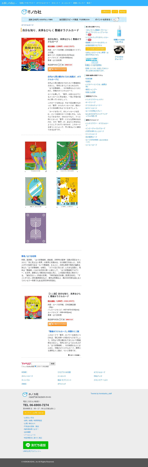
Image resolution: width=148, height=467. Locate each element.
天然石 (24, 384)
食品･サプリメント (65, 380)
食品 (88, 3)
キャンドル (26, 380)
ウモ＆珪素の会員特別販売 (95, 49)
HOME (24, 372)
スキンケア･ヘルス (101, 380)
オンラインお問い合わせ (34, 413)
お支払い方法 (29, 418)
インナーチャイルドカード (95, 128)
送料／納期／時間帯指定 (33, 420)
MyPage (123, 11)
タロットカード (27, 376)
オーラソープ (90, 102)
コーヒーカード (91, 145)
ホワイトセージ (91, 108)
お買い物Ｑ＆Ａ (29, 423)
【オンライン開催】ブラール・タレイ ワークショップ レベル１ (97, 32)
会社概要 (27, 432)
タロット (55, 3)
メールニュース (30, 435)
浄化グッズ (98, 376)
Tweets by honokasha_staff (101, 393)
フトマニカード (91, 134)
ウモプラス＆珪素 (64, 372)
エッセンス (66, 3)
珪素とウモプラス (26, 3)
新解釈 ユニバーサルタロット (96, 42)
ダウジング (62, 384)
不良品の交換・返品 (31, 426)
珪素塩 (88, 81)
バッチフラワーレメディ (95, 99)
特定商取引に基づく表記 (33, 438)
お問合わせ (106, 11)
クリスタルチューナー (94, 105)
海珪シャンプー (91, 89)
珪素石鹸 (89, 79)
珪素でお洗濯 (90, 92)
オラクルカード (42, 3)
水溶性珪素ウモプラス (94, 45)
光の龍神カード (91, 137)
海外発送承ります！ (31, 429)
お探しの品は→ (9, 3)
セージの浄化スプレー (94, 111)
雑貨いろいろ (78, 3)
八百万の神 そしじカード (95, 131)
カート (115, 11)
